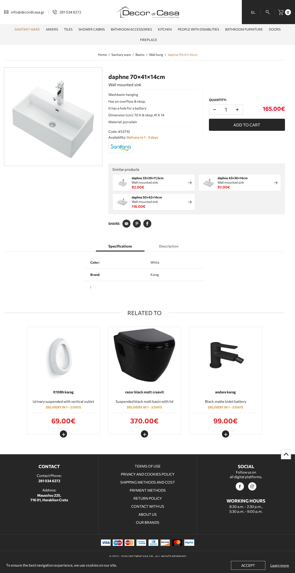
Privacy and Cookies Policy (148, 474)
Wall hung (156, 54)
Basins (139, 54)
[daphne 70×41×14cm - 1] (53, 117)
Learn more (279, 565)
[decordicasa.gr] (147, 12)
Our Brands (147, 522)
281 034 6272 (49, 481)
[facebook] (240, 486)
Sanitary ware (121, 54)
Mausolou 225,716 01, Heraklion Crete (49, 497)
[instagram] (252, 486)
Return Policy (147, 498)
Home (102, 54)
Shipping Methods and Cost (147, 482)
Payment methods (148, 490)
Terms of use (148, 466)
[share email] (126, 223)
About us (147, 514)
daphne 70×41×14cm (182, 54)
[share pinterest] (137, 223)
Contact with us (147, 506)
